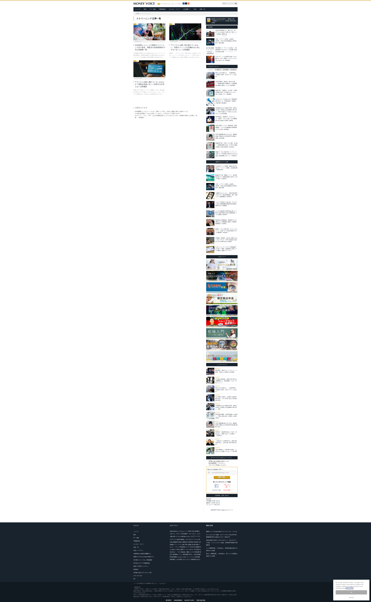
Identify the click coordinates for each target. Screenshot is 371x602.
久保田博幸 (190, 542)
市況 (195, 9)
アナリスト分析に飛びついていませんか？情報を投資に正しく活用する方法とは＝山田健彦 (149, 84)
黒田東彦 (182, 547)
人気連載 (185, 9)
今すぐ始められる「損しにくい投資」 (171, 4)
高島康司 (193, 559)
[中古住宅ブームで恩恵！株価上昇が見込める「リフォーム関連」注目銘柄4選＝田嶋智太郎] (210, 168)
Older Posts (165, 100)
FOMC (189, 531)
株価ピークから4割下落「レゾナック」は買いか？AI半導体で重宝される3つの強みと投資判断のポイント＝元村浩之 (226, 153)
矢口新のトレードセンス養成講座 (142, 560)
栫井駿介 (197, 531)
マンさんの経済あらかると (183, 536)
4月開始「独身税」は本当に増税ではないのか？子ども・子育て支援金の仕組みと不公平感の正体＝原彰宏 (226, 239)
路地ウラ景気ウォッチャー (140, 566)
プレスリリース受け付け (213, 504)
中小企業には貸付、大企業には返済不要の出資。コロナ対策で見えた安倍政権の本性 (226, 398)
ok (351, 592)
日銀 (183, 544)
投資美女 (135, 569)
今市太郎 (196, 549)
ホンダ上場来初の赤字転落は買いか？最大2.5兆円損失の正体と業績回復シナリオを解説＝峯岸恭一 (226, 212)
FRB (186, 544)
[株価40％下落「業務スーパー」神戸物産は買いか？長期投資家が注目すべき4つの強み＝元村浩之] (210, 177)
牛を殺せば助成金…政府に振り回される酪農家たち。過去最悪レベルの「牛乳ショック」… (226, 380)
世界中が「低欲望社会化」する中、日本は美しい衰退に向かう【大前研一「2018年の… (226, 433)
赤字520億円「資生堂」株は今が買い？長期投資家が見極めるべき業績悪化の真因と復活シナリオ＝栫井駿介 (226, 83)
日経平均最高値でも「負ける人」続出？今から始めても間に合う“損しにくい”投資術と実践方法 (226, 32)
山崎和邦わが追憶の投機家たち (142, 553)
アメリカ (194, 539)
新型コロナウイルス (185, 559)
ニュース (137, 9)
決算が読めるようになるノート (178, 531)
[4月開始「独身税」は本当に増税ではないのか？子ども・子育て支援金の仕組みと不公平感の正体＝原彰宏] (210, 240)
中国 (174, 536)
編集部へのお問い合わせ (213, 503)
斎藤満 (198, 547)
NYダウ (191, 549)
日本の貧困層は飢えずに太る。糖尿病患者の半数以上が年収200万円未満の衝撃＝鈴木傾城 (226, 136)
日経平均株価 (180, 539)
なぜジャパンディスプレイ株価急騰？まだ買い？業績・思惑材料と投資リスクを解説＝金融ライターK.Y (226, 248)
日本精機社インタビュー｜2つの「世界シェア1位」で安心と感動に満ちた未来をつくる (161, 111)
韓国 (197, 544)
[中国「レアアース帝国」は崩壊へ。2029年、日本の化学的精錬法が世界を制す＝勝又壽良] (210, 186)
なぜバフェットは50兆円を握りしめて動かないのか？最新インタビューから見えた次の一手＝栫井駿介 (226, 58)
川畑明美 (184, 542)
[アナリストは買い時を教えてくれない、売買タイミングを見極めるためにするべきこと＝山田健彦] (185, 31)
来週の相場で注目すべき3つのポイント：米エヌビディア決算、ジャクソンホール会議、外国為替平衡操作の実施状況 (221, 542)
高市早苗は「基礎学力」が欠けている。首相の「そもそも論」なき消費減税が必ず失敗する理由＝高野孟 (226, 118)
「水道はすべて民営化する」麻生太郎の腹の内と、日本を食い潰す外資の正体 (226, 442)
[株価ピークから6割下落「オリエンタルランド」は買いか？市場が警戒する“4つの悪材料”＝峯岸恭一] (210, 231)
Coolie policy (349, 588)
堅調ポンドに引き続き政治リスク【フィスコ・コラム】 (221, 531)
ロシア (187, 547)
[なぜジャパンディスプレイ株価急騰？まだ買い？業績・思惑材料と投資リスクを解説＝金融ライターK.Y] (210, 249)
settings (351, 597)
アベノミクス (177, 544)
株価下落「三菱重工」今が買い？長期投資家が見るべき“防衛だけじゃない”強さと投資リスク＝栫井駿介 (226, 92)
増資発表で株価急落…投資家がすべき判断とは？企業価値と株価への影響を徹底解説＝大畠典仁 (226, 221)
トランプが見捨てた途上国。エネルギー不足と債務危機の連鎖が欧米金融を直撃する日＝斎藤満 (226, 203)
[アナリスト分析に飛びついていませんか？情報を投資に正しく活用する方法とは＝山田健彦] (149, 68)
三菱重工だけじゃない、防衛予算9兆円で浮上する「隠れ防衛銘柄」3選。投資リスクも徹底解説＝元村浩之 (226, 194)
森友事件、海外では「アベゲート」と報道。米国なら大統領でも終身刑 (226, 371)
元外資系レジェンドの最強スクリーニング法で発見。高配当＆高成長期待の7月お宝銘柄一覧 (150, 47)
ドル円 (177, 559)
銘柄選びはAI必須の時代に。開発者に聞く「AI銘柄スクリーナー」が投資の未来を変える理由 (223, 20)
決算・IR (202, 9)
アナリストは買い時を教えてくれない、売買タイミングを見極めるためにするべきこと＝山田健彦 (185, 47)
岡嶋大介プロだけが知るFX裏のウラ (143, 556)
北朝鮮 (189, 544)
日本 (193, 531)
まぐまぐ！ (163, 583)
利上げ (198, 559)
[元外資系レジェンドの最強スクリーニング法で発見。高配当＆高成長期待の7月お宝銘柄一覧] (149, 31)
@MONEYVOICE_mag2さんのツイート (222, 510)
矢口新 (194, 544)
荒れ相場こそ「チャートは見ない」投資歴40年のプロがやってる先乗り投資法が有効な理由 (226, 49)
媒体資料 (208, 499)
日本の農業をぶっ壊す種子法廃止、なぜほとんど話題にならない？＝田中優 (226, 450)
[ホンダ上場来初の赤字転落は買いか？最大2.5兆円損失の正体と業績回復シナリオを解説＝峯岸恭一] (210, 213)
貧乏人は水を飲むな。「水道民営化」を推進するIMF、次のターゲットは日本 (226, 74)
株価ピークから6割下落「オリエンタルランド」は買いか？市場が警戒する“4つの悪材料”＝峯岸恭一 (226, 230)
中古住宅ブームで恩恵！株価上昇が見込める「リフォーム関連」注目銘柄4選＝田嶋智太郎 (226, 167)
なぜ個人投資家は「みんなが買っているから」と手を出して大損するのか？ (158, 113)
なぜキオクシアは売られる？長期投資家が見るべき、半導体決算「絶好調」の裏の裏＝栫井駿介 (226, 101)
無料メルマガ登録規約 (212, 469)
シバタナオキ (188, 539)
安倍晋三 (196, 542)
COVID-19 (192, 547)
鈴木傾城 (197, 557)
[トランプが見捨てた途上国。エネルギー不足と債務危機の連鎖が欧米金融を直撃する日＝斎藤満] (210, 204)
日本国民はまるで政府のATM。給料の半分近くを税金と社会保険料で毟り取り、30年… (226, 407)
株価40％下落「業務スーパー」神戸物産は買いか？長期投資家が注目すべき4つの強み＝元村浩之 (226, 176)
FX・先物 (153, 9)
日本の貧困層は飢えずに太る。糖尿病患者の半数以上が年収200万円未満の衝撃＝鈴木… (226, 424)
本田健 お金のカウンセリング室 (142, 572)
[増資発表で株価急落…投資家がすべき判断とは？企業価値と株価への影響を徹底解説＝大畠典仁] (210, 222)
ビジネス (233, 69)
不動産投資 (162, 9)
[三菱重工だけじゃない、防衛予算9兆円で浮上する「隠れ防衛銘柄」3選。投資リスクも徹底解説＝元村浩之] (210, 195)
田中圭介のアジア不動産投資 (141, 563)
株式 (145, 9)
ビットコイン (190, 557)
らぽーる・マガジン (175, 533)
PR (134, 579)
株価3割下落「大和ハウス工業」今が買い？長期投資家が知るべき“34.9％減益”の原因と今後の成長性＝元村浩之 (226, 145)
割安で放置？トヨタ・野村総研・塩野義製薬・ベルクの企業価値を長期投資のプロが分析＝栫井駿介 (226, 127)
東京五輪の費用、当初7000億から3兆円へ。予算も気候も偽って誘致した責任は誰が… (226, 416)
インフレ (186, 549)
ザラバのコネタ (137, 575)
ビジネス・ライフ (174, 9)
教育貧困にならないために (178, 557)
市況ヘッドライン (138, 550)
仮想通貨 (175, 554)
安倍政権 (196, 552)
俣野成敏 (172, 559)
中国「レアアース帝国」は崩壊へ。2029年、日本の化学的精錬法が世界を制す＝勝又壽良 (226, 41)
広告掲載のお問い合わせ (213, 501)
